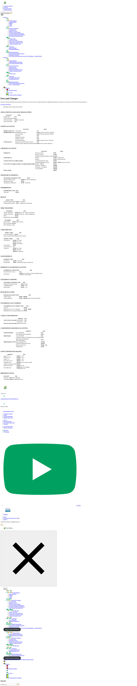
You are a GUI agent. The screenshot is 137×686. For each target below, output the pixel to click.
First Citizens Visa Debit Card (16, 36)
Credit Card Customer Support (16, 42)
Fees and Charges (7, 421)
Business (5, 57)
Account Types (12, 29)
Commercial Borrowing (14, 77)
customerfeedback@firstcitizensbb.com (9, 398)
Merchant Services (13, 68)
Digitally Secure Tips (8, 417)
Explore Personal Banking (12, 629)
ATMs (10, 24)
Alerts (10, 26)
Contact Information (7, 416)
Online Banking (12, 22)
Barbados (5, 514)
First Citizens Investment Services (16, 53)
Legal (4, 517)
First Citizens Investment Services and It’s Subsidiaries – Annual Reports (25, 56)
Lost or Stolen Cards (8, 426)
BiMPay (11, 23)
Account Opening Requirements (16, 33)
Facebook (6, 430)
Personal (5, 17)
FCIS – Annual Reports (14, 84)
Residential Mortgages (14, 49)
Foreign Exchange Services (15, 71)
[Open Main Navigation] (2, 15)
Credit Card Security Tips (15, 44)
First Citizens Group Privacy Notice (11, 518)
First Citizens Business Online (16, 63)
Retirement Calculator (14, 54)
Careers (5, 415)
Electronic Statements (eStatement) (17, 34)
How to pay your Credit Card (15, 41)
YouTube (78, 505)
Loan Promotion (12, 48)
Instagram (7, 432)
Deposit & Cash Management (15, 69)
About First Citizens (7, 6)
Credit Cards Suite (13, 40)
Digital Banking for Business (15, 62)
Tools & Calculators (7, 427)
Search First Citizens (5, 13)
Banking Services (13, 31)
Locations (5, 7)
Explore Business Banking (12, 658)
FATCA (5, 420)
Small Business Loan (14, 79)
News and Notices (7, 8)
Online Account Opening (14, 32)
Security (5, 519)
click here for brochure (6, 104)
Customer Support (7, 10)
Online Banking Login (8, 411)
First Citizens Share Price (9, 422)
